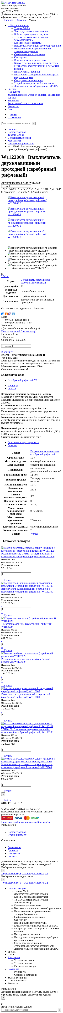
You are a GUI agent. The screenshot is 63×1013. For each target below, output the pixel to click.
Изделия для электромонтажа (30, 60)
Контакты (13, 106)
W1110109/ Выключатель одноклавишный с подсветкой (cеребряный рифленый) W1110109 (27, 731)
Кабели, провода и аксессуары (31, 34)
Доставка (13, 850)
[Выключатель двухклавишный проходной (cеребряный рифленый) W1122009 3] (31, 237)
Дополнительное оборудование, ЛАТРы (36, 86)
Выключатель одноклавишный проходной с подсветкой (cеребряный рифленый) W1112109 (27, 590)
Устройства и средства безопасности (34, 83)
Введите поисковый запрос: (16, 1006)
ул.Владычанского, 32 (36, 873)
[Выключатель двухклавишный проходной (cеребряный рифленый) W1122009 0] (31, 203)
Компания (13, 100)
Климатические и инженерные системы (36, 63)
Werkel (34, 533)
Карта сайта (43, 822)
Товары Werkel (22, 28)
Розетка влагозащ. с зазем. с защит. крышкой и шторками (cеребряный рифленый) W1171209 (26, 766)
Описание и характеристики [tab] (23, 442)
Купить (7, 580)
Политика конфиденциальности (19, 822)
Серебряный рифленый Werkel (25, 380)
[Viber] (9, 314)
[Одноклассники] (6, 314)
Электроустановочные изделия (31, 31)
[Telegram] (13, 314)
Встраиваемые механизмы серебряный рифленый (35, 281)
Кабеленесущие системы (28, 42)
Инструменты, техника (27, 71)
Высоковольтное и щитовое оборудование (37, 45)
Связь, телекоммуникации (28, 80)
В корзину (7, 352)
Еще (10, 109)
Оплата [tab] (12, 388)
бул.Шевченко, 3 (12, 873)
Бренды (12, 89)
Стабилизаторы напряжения (29, 54)
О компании (14, 847)
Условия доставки (17, 94)
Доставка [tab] (13, 385)
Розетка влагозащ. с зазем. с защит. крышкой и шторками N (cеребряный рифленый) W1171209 (27, 555)
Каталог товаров (19, 25)
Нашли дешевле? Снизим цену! (18, 331)
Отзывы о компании (31, 103)
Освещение (20, 57)
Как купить (14, 91)
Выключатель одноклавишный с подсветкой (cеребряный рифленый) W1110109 (25, 695)
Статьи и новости (17, 834)
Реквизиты (14, 103)
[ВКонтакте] (2, 314)
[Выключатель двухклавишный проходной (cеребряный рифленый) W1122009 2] (31, 225)
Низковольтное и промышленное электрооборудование (32, 50)
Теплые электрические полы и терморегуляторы (31, 38)
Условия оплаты (37, 94)
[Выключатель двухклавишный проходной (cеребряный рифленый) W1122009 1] (31, 214)
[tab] (12, 445)
